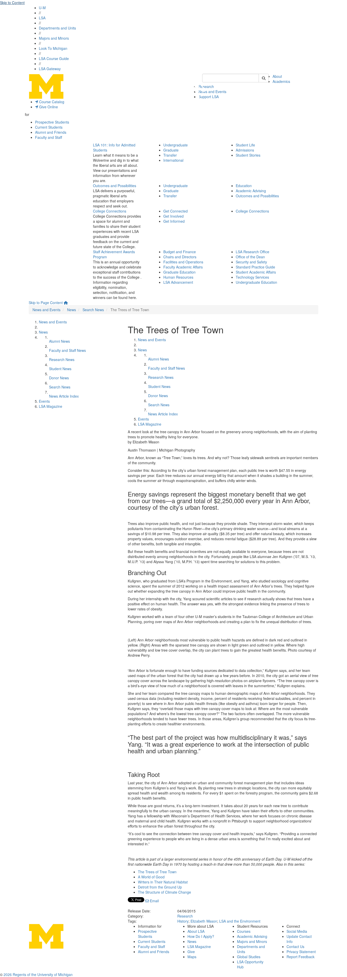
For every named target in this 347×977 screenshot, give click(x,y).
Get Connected (175, 211)
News (71, 309)
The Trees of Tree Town (157, 871)
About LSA (195, 931)
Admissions (245, 150)
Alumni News (59, 341)
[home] (66, 302)
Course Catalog (51, 101)
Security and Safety (251, 261)
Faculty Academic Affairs (183, 266)
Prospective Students (52, 122)
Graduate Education (179, 272)
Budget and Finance (179, 251)
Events (44, 401)
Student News (60, 368)
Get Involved (173, 216)
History (182, 921)
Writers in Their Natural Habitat (163, 881)
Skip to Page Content (46, 302)
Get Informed (174, 221)
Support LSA (208, 96)
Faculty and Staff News (67, 350)
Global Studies (248, 956)
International (173, 160)
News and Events (212, 91)
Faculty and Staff (48, 137)
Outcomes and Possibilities (114, 185)
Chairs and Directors (179, 256)
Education (244, 185)
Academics (281, 81)
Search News (93, 309)
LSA (42, 17)
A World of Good (151, 876)
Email (154, 900)
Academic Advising (251, 190)
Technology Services (252, 277)
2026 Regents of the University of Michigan (38, 974)
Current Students (48, 127)
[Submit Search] (264, 78)
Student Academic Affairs (256, 272)
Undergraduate (175, 144)
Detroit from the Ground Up (160, 887)
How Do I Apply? (200, 936)
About (277, 76)
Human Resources (178, 277)
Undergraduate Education (256, 282)
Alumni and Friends (50, 132)
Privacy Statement (301, 951)
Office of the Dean (250, 256)
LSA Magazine (50, 406)
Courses (243, 931)
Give (191, 951)
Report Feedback (300, 956)
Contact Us (295, 946)
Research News (61, 359)
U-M (42, 7)
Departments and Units (57, 28)
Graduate (171, 150)
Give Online (48, 106)
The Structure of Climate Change (164, 892)
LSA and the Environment (239, 921)
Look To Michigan (53, 48)
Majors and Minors (54, 38)
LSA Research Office (252, 251)
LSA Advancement (178, 282)
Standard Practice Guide (255, 266)
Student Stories (248, 155)
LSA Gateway (50, 68)
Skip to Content (12, 2)
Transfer (170, 155)
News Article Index (64, 396)
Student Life (245, 144)
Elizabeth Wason (204, 921)
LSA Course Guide (54, 58)
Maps (191, 956)
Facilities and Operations (183, 261)
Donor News (59, 377)
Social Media (297, 931)
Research (185, 916)
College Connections (109, 211)
